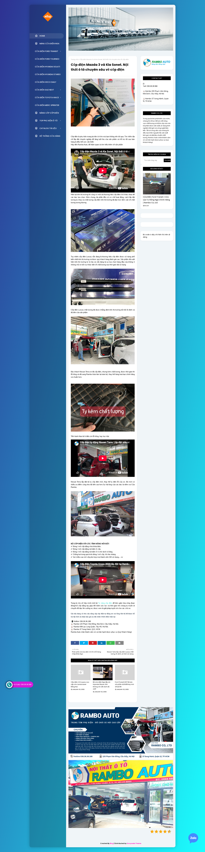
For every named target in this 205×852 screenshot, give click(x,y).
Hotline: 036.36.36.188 (22, 684)
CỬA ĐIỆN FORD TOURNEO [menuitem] (47, 59)
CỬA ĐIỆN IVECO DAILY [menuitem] (45, 82)
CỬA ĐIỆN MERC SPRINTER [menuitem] (47, 105)
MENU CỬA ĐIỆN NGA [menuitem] (49, 43)
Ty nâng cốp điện (105, 603)
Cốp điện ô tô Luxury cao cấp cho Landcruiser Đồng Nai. (80, 684)
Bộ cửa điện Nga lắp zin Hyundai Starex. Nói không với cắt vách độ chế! (101, 685)
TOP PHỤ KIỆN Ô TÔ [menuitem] (49, 120)
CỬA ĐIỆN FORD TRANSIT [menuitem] (46, 51)
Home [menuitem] (42, 35)
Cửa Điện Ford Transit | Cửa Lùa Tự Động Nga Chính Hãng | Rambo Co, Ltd (156, 200)
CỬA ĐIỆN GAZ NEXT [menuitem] (44, 89)
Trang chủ (74, 59)
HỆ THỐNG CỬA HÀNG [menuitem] (50, 136)
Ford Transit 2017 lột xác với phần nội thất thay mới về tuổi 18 (124, 684)
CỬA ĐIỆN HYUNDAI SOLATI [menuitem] (47, 66)
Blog (112, 843)
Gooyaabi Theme (134, 843)
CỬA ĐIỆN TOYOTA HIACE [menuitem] (47, 97)
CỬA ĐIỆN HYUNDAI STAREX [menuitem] (48, 74)
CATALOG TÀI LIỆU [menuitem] (48, 128)
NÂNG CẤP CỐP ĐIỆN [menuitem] (49, 113)
